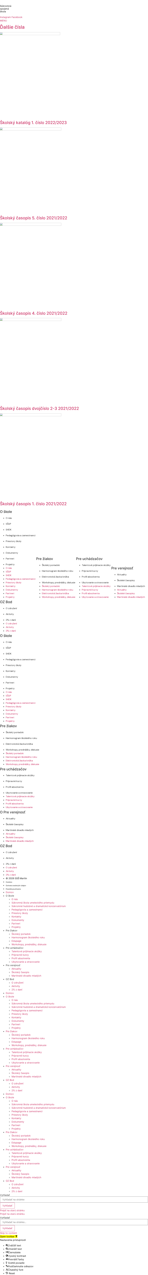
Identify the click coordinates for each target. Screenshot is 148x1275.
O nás (9, 518)
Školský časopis (20, 972)
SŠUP (8, 523)
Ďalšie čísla (12, 27)
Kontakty (10, 547)
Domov (10, 892)
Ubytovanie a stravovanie (95, 582)
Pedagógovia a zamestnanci (20, 535)
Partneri (10, 558)
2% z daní (11, 619)
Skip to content (8, 1233)
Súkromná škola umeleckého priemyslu (33, 902)
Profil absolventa (91, 576)
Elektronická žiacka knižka (55, 576)
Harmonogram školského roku (57, 570)
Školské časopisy (126, 580)
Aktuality (122, 574)
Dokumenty (12, 552)
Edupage (16, 940)
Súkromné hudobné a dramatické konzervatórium (39, 906)
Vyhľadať (5, 1195)
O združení (11, 608)
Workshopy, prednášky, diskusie (58, 582)
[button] (8, 1236)
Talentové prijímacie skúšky (96, 565)
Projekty (10, 564)
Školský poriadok (51, 565)
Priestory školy (13, 541)
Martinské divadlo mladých (131, 586)
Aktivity (10, 614)
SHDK (8, 529)
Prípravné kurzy (90, 570)
